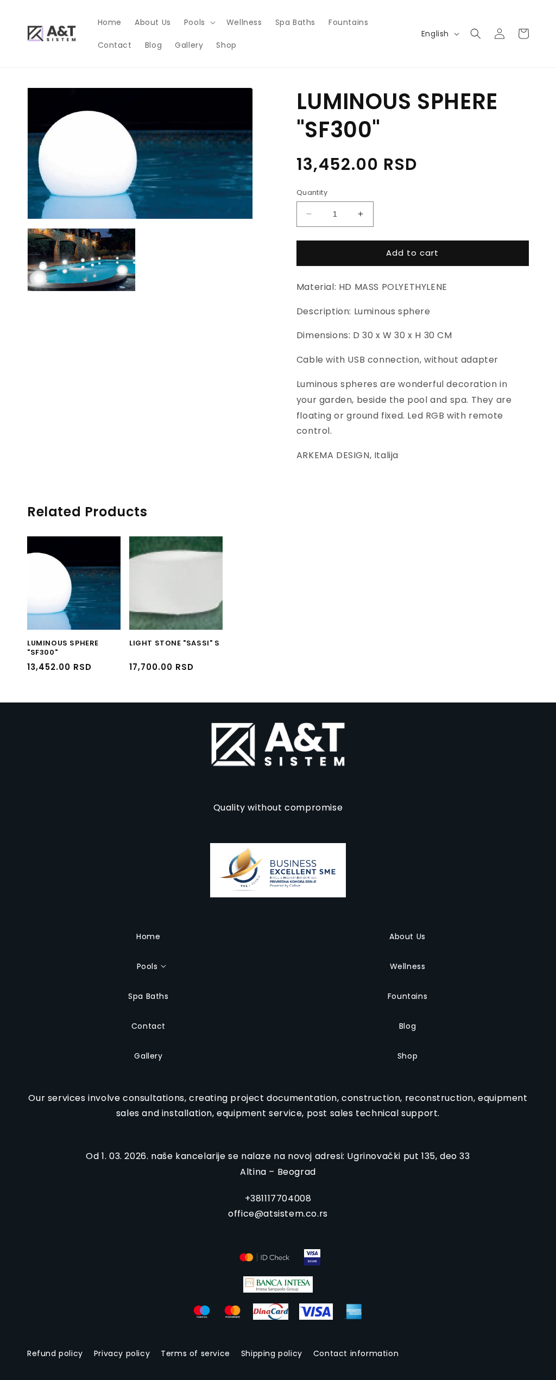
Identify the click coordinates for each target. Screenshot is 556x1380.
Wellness (408, 966)
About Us (407, 936)
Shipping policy (271, 1353)
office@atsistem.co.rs (278, 1213)
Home (148, 936)
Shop (407, 1055)
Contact (148, 1026)
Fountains (407, 996)
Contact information (356, 1353)
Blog (407, 1026)
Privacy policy (122, 1353)
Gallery (148, 1055)
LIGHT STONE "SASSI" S (174, 643)
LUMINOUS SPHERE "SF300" (63, 648)
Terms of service (195, 1353)
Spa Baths (148, 996)
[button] (199, 22)
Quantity (311, 192)
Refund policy (55, 1353)
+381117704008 (278, 1198)
